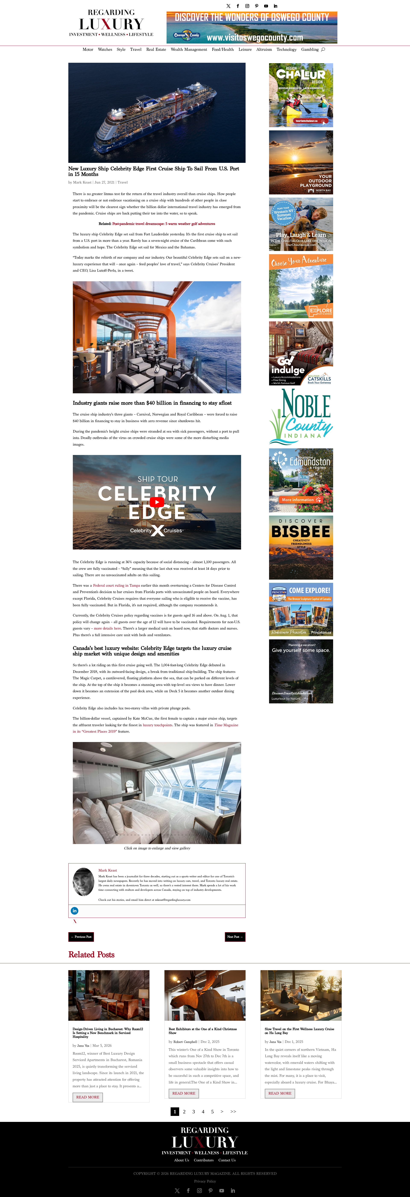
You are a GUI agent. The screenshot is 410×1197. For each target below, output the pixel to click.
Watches (105, 50)
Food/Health (223, 50)
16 (171, 835)
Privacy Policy (205, 1181)
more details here (107, 628)
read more (87, 1097)
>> (233, 1111)
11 (153, 835)
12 (157, 835)
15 (167, 835)
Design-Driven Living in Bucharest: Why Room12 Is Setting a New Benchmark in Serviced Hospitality (108, 1033)
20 (186, 835)
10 (149, 835)
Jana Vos (83, 1046)
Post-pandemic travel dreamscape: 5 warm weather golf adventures (163, 224)
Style (121, 50)
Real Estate (156, 50)
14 (164, 835)
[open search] (323, 49)
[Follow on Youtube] (266, 6)
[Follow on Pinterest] (257, 6)
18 (178, 835)
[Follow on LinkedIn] (275, 6)
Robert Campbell (185, 1042)
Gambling (310, 50)
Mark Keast (82, 182)
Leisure (245, 50)
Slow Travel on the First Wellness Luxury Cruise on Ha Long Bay (299, 1031)
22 (193, 835)
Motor (88, 50)
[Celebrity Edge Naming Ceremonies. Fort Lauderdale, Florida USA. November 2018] (157, 843)
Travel (136, 50)
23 (197, 835)
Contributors (204, 1160)
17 (175, 835)
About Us (181, 1160)
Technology (287, 50)
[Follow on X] (228, 6)
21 (189, 835)
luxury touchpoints (157, 725)
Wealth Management (189, 50)
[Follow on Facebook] (238, 6)
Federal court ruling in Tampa (116, 585)
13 (160, 835)
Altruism (264, 50)
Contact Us (227, 1160)
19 (182, 835)
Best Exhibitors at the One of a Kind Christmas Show (203, 1031)
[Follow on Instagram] (247, 6)
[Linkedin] (74, 911)
